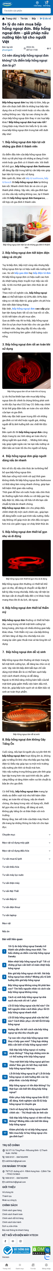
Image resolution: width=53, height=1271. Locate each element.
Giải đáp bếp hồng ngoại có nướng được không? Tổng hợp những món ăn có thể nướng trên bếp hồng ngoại (29, 1053)
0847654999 (22, 1157)
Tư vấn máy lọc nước (13, 875)
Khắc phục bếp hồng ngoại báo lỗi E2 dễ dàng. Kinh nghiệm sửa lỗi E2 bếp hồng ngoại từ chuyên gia (28, 1100)
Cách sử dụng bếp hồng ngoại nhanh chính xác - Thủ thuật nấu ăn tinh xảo (28, 1111)
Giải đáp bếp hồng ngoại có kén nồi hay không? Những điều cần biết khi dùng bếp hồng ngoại (30, 1121)
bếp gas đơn (21, 273)
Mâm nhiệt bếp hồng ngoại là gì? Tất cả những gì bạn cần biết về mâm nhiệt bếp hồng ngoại (29, 965)
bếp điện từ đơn (42, 273)
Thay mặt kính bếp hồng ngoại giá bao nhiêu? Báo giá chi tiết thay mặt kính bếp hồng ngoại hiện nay (29, 1065)
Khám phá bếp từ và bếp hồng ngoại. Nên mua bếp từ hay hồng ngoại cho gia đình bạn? (28, 1133)
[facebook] (5, 1241)
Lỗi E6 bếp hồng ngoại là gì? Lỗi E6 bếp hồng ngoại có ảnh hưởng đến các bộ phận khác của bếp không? (29, 1077)
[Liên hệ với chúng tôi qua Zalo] (47, 1257)
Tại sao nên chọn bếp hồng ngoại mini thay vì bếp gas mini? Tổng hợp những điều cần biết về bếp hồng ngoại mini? (28, 1041)
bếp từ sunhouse (34, 178)
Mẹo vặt (6, 923)
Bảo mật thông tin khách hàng (15, 1230)
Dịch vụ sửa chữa (9, 1226)
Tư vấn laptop (9, 915)
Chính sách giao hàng (12, 1210)
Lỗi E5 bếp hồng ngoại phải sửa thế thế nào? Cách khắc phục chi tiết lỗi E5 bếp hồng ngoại (29, 1021)
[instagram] (20, 1241)
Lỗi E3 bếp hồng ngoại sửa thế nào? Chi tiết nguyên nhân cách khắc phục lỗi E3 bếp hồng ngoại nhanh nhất (28, 1009)
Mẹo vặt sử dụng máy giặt (15, 842)
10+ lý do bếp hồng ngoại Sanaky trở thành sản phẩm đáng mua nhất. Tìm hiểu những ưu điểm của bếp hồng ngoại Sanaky (29, 951)
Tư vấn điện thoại (11, 907)
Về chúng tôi (7, 1192)
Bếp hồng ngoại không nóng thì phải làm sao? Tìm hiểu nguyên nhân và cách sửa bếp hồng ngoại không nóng (29, 988)
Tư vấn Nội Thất (10, 891)
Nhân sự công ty (9, 1200)
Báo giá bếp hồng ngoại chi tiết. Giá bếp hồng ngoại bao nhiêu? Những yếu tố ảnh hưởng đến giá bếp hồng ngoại (29, 977)
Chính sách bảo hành (11, 1222)
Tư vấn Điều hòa (10, 867)
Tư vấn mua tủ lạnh (12, 859)
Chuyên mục (8, 834)
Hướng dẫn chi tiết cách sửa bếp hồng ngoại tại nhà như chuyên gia (28, 1031)
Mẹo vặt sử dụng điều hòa (15, 850)
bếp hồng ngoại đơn (23, 308)
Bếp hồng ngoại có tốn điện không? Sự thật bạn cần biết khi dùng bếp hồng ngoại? (29, 1089)
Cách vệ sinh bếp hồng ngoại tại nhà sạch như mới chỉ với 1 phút (27, 999)
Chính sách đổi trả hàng (12, 1218)
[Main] (7, 4)
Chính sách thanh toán (12, 1214)
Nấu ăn (5, 931)
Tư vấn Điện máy (11, 883)
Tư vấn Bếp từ (9, 899)
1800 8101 (10, 1157)
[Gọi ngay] (47, 1250)
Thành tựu (7, 1196)
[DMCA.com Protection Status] (41, 1250)
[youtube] (13, 1241)
